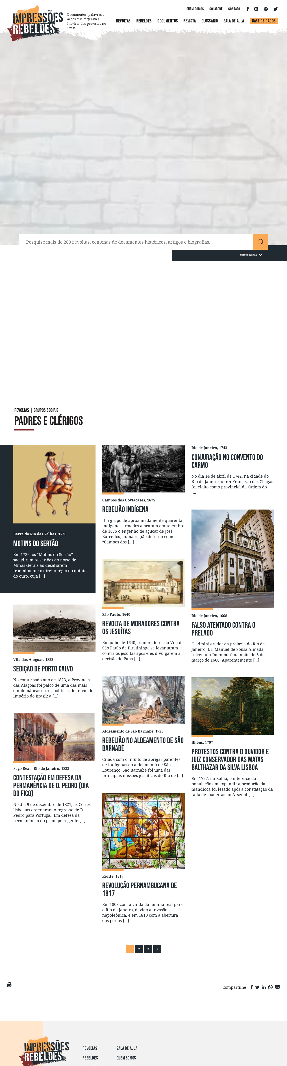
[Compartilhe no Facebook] (252, 987)
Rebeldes (144, 21)
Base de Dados (264, 21)
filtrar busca (248, 255)
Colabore (216, 9)
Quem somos (126, 1058)
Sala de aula (127, 1048)
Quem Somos (195, 9)
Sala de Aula (234, 21)
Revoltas (123, 21)
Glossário (210, 21)
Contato (234, 9)
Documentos (167, 21)
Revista (189, 21)
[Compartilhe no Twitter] (257, 987)
